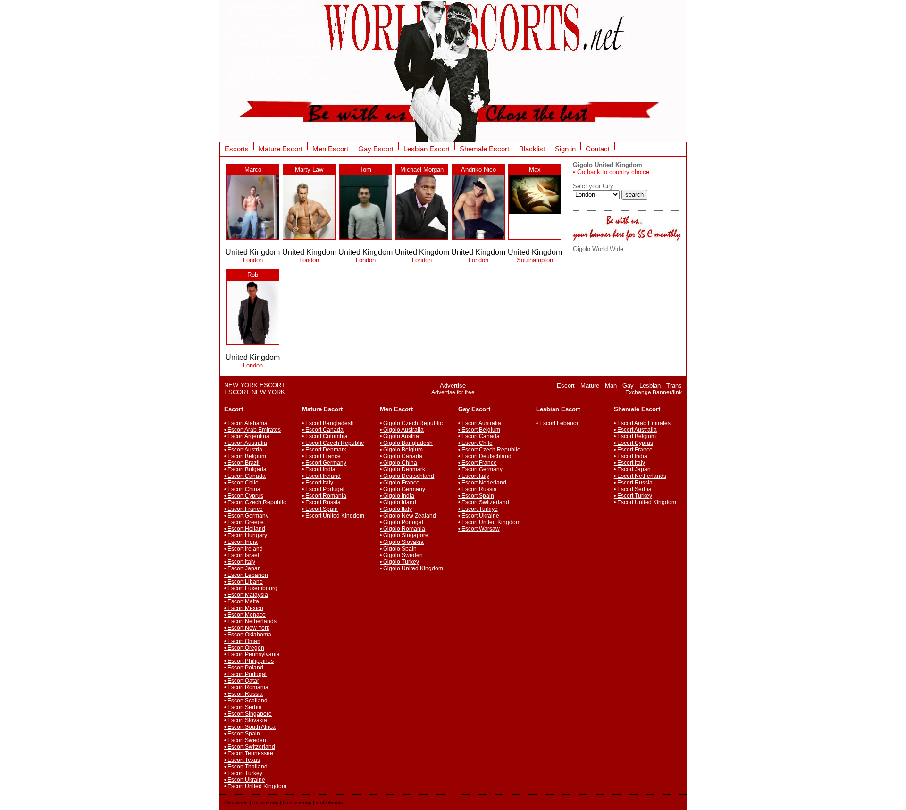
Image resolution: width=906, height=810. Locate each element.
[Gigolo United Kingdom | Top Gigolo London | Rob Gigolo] (253, 344)
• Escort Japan (242, 568)
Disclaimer (236, 802)
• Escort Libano (243, 581)
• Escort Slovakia (245, 720)
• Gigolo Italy (396, 509)
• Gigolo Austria (399, 436)
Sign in (565, 149)
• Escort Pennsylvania (252, 654)
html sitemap (297, 802)
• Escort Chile (241, 482)
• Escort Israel (241, 555)
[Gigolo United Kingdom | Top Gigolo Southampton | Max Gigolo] (535, 213)
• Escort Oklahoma (247, 634)
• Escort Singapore (248, 713)
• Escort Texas (242, 760)
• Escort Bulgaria (245, 469)
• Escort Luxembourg (250, 588)
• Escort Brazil (242, 462)
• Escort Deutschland (485, 456)
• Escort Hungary (245, 535)
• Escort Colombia (325, 436)
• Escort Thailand (246, 766)
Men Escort (330, 149)
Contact (598, 149)
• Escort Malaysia (246, 595)
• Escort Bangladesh (328, 423)
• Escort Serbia (243, 707)
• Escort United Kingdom (255, 786)
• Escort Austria (243, 449)
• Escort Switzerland (249, 746)
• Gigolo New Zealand (408, 515)
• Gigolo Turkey (399, 562)
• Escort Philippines (249, 661)
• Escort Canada (245, 476)
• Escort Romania (246, 687)
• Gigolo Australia (402, 429)
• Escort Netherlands (250, 621)
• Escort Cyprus (243, 496)
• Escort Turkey (243, 773)
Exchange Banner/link (653, 392)
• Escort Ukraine (244, 780)
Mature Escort (280, 149)
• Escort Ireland (243, 548)
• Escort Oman (242, 641)
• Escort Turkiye (478, 509)
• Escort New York (246, 628)
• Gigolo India (397, 496)
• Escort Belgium (245, 456)
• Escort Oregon (244, 647)
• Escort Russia (243, 694)
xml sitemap (329, 802)
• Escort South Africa (250, 727)
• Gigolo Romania (402, 529)
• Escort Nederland (482, 482)
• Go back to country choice (611, 171)
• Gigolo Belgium (401, 449)
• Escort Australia (245, 443)
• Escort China (242, 489)
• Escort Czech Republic (255, 502)
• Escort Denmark (324, 449)
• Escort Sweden (245, 740)
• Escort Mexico (243, 608)
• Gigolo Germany (402, 489)
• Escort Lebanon (246, 575)
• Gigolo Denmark (402, 469)
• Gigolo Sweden (401, 555)
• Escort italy (239, 562)
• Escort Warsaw (479, 529)
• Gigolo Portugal (401, 522)
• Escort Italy (317, 482)
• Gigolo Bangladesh (406, 443)
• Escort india (319, 469)
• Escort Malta (241, 601)
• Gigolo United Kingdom (411, 568)
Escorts (237, 149)
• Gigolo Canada (401, 456)
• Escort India (241, 542)
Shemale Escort (484, 149)
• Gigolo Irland (398, 502)
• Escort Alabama (246, 423)
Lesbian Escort (426, 149)
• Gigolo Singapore (404, 535)
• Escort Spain (242, 733)
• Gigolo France (399, 482)
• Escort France (243, 509)
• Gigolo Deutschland (407, 476)
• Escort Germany (246, 515)
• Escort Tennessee (248, 753)
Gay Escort (376, 149)
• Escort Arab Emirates (252, 429)
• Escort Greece (244, 522)
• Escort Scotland (246, 700)
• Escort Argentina (246, 436)
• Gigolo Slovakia (402, 542)
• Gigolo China (398, 462)
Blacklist (532, 149)
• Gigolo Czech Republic (411, 423)
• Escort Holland (244, 529)
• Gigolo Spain (398, 548)
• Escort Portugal (245, 674)
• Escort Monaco (245, 614)
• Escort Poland (243, 667)
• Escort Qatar (241, 680)
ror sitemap (265, 802)
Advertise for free (453, 392)
